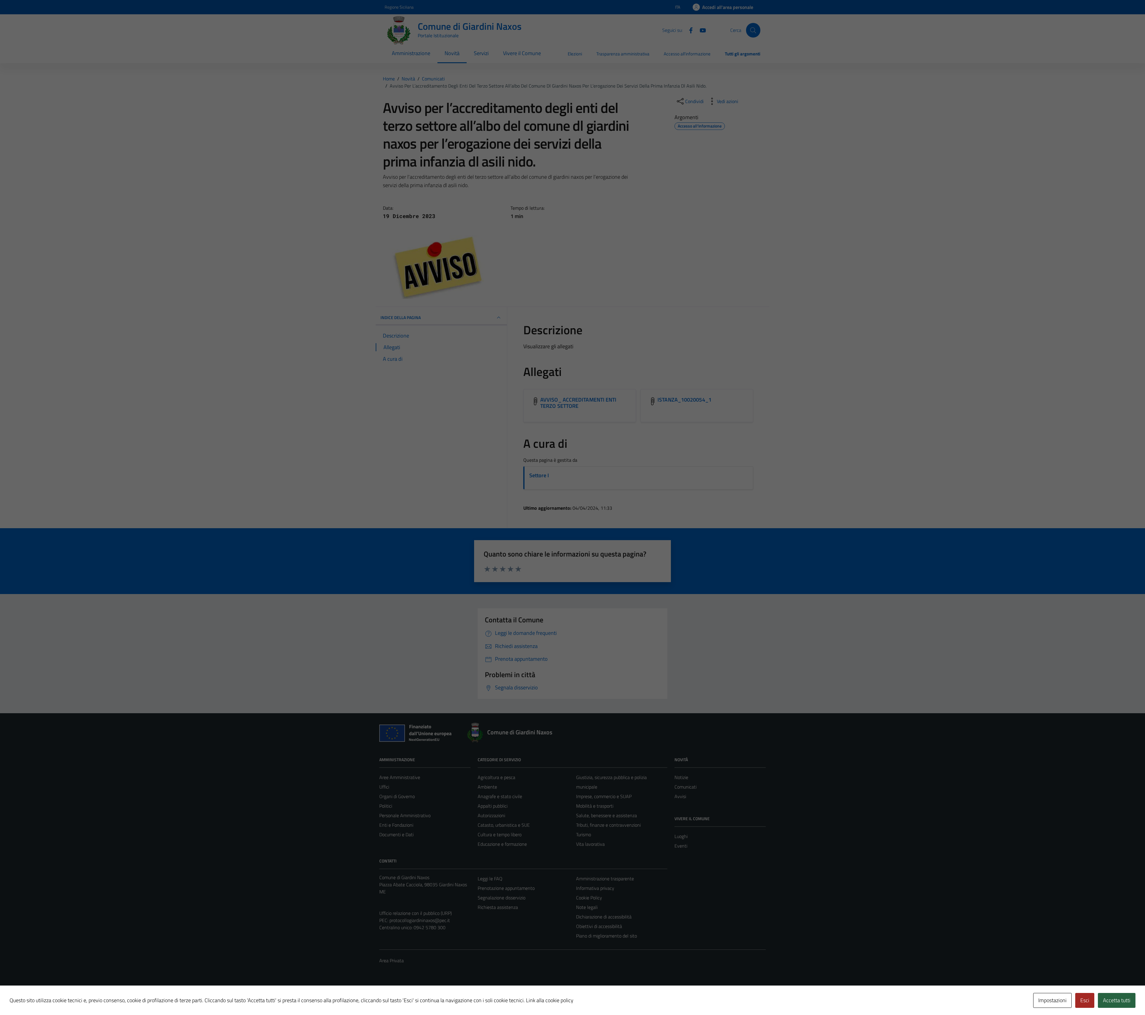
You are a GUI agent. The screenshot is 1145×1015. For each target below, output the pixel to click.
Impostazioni (1052, 1000)
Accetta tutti (1116, 1000)
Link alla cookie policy (549, 1000)
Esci (1084, 1000)
